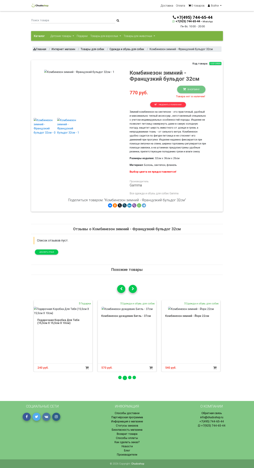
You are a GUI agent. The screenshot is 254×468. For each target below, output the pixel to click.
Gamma (136, 185)
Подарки (82, 36)
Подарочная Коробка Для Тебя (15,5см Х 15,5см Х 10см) (58, 321)
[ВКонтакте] (110, 205)
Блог (127, 450)
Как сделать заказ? (127, 442)
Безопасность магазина (127, 429)
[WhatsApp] (139, 205)
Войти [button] (214, 5)
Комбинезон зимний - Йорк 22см (187, 316)
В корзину (193, 89)
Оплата (180, 5)
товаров (198, 5)
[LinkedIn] (129, 205)
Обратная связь (211, 413)
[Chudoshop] (40, 5)
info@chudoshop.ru (211, 417)
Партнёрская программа (127, 417)
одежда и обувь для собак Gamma (156, 193)
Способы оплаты (127, 438)
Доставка (167, 5)
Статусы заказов (127, 425)
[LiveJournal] (125, 205)
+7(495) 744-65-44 (211, 421)
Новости (127, 446)
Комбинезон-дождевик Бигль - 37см (126, 316)
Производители (127, 454)
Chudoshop (137, 463)
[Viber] (134, 205)
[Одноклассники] (115, 205)
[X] (120, 205)
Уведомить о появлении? (170, 104)
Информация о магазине (127, 421)
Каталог (39, 36)
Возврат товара (127, 434)
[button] (49, 92)
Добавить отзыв (46, 252)
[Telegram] (144, 205)
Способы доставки (127, 413)
